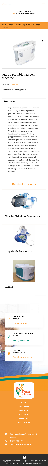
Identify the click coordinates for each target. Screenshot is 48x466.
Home (4, 24)
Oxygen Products (14, 24)
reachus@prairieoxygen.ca (20, 444)
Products (24, 410)
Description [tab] (9, 101)
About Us (24, 406)
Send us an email (23, 357)
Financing (24, 418)
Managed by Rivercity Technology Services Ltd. (24, 463)
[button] (42, 41)
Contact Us (24, 422)
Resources (24, 414)
